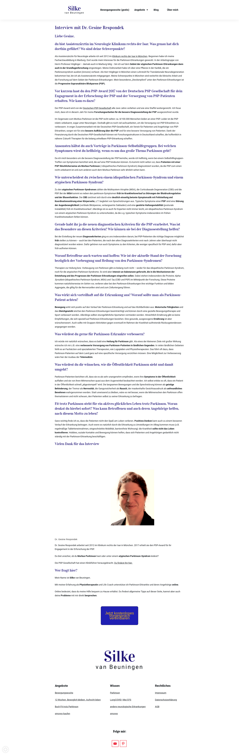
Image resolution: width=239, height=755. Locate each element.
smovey (114, 713)
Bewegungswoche (64, 692)
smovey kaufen (62, 713)
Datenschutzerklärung (166, 699)
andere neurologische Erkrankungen (128, 706)
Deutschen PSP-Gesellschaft (97, 108)
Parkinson (115, 692)
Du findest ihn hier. (123, 563)
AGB (157, 706)
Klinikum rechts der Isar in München (129, 56)
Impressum (160, 692)
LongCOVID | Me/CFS (120, 699)
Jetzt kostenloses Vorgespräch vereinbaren (119, 615)
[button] (5, 749)
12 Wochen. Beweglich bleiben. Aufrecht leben (78, 699)
